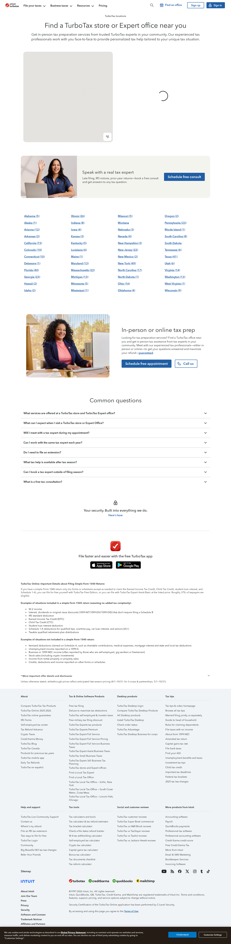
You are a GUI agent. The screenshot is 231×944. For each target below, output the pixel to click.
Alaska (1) (30, 222)
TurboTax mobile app (32, 758)
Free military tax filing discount (85, 720)
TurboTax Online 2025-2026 (36, 710)
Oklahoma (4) (126, 290)
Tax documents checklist (82, 859)
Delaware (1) (32, 263)
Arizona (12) (32, 229)
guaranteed (146, 353)
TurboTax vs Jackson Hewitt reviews (136, 840)
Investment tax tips (175, 762)
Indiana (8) (77, 222)
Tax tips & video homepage (180, 705)
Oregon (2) (172, 216)
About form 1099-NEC (177, 734)
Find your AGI (173, 753)
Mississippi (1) (79, 290)
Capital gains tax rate (176, 743)
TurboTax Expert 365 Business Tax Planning (87, 761)
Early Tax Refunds (30, 762)
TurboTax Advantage (128, 729)
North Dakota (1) (128, 277)
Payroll (169, 821)
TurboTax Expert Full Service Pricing (88, 739)
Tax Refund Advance (32, 729)
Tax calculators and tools (82, 816)
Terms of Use (131, 911)
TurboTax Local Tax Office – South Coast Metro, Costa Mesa (91, 790)
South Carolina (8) (176, 236)
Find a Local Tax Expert (81, 772)
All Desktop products (128, 715)
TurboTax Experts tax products (85, 724)
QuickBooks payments (177, 826)
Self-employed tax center (34, 724)
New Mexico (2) (128, 256)
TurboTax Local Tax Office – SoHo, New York (90, 783)
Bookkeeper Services (176, 859)
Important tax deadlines (178, 772)
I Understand (182, 935)
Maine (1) (77, 256)
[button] (115, 676)
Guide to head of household (180, 720)
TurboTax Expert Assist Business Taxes (89, 751)
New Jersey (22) (128, 249)
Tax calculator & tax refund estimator (88, 821)
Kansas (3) (77, 236)
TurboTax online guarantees (36, 715)
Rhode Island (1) (175, 229)
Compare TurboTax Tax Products (38, 705)
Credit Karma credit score (179, 840)
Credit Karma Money (32, 739)
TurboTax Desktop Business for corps (137, 734)
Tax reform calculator (80, 864)
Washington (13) (175, 277)
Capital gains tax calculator (83, 850)
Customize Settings (213, 935)
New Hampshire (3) (130, 243)
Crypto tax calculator (80, 845)
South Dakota (173, 243)
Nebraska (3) (126, 229)
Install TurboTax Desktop (130, 720)
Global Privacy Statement (73, 932)
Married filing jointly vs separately (183, 715)
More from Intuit (174, 850)
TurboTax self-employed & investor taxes (91, 715)
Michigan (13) (79, 277)
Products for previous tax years (37, 753)
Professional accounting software (183, 835)
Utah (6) (170, 263)
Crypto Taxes (28, 734)
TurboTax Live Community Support (40, 816)
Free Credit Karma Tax (177, 845)
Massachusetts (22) (83, 270)
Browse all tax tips (175, 710)
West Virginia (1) (175, 283)
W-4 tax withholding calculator (85, 835)
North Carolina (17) (130, 270)
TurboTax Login (29, 840)
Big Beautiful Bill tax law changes (38, 850)
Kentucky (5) (79, 243)
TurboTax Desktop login (130, 705)
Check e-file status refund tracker (86, 831)
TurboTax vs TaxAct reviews (132, 835)
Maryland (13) (80, 263)
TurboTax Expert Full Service (84, 734)
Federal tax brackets (176, 776)
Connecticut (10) (34, 256)
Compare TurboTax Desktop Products (137, 710)
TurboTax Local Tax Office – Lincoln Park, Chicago (91, 797)
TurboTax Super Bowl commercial (135, 821)
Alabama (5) (31, 216)
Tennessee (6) (173, 249)
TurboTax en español (32, 767)
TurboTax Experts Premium (83, 729)
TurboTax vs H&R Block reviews (134, 826)
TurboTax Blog (29, 743)
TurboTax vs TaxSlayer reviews (133, 831)
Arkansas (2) (32, 236)
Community (27, 845)
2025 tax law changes (176, 781)
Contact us (26, 821)
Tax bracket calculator (80, 826)
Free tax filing (76, 705)
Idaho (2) (30, 290)
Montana (123, 222)
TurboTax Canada (30, 748)
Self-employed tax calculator (84, 840)
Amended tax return (176, 739)
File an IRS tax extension (34, 831)
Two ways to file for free (34, 835)
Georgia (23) (32, 277)
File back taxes (173, 748)
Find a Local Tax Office (81, 777)
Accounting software (176, 816)
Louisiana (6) (79, 249)
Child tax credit (173, 767)
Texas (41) (171, 256)
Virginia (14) (172, 270)
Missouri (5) (125, 216)
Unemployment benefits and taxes (183, 758)
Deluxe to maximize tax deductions (88, 710)
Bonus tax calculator (80, 854)
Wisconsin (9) (173, 290)
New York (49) (127, 263)
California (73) (33, 243)
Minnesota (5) (79, 283)
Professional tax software (178, 831)
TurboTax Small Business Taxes (85, 755)
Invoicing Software (175, 864)
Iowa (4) (76, 229)
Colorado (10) (33, 249)
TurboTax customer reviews (132, 816)
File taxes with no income (179, 729)
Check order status (127, 724)
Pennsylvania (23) (175, 222)
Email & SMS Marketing (178, 854)
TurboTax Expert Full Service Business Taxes (89, 744)
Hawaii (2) (30, 283)
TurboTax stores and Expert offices (87, 767)
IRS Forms (26, 720)
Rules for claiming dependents (182, 724)
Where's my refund (31, 826)
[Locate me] (107, 137)
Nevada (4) (125, 236)
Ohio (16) (124, 283)
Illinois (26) (78, 216)
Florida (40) (31, 270)
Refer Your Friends (31, 854)
